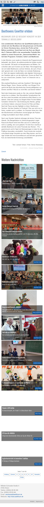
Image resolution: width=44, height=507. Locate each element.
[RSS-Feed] (1, 1)
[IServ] (42, 2)
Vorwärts (37, 474)
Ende (22, 477)
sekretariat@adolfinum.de (13, 494)
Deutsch (38, 388)
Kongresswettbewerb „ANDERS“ (12, 307)
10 (32, 474)
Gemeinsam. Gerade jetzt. (9, 256)
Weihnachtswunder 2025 (10, 282)
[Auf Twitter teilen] (42, 10)
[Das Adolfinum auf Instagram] (4, 2)
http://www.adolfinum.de (15, 496)
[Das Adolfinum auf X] (7, 2)
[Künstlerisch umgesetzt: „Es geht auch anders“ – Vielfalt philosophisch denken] (22, 302)
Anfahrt (32, 501)
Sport (39, 211)
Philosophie (37, 312)
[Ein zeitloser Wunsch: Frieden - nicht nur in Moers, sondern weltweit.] (22, 403)
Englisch (38, 464)
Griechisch (37, 363)
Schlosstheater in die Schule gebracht (13, 357)
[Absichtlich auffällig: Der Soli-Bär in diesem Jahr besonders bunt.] (22, 252)
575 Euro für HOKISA (8, 433)
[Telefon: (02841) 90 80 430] (14, 1)
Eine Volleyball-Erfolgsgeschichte (12, 231)
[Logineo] (38, 1)
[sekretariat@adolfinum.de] (11, 1)
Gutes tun (37, 262)
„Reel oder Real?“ (7, 181)
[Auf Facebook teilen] (39, 10)
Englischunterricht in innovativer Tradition (15, 458)
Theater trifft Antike (8, 408)
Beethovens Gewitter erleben (16, 31)
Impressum (39, 501)
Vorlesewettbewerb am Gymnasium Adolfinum (16, 382)
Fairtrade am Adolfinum (9, 332)
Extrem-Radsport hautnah (10, 206)
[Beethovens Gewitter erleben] (22, 23)
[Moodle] (34, 1)
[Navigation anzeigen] (3, 5)
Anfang (6, 474)
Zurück (3, 151)
